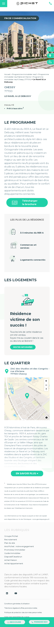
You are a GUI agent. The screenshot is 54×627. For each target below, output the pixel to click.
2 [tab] (27, 66)
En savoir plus (26, 473)
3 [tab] (31, 66)
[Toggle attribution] (46, 417)
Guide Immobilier (12, 553)
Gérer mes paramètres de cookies (16, 617)
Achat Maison (10, 560)
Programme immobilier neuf (24, 74)
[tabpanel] (27, 40)
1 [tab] (22, 66)
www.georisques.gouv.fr (40, 519)
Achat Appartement (13, 563)
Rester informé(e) (22, 347)
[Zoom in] (46, 381)
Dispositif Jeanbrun (13, 556)
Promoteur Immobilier (14, 550)
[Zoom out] (46, 385)
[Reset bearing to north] (46, 389)
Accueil (7, 74)
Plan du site (9, 543)
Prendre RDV (41, 622)
